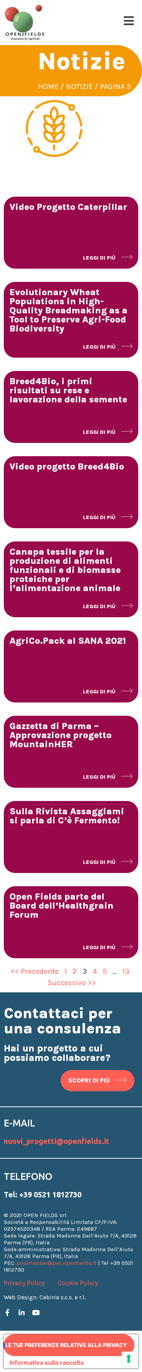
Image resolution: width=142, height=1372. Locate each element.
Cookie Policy (78, 1283)
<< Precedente (35, 971)
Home (48, 86)
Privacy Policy (24, 1283)
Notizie (79, 86)
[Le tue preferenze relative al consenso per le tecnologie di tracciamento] (129, 1359)
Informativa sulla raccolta (46, 1362)
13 (126, 971)
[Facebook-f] (7, 1312)
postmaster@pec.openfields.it (57, 1262)
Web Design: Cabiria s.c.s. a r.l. (45, 1297)
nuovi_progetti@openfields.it (56, 1141)
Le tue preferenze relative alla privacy (66, 1345)
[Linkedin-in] (21, 1312)
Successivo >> (72, 982)
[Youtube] (36, 1312)
